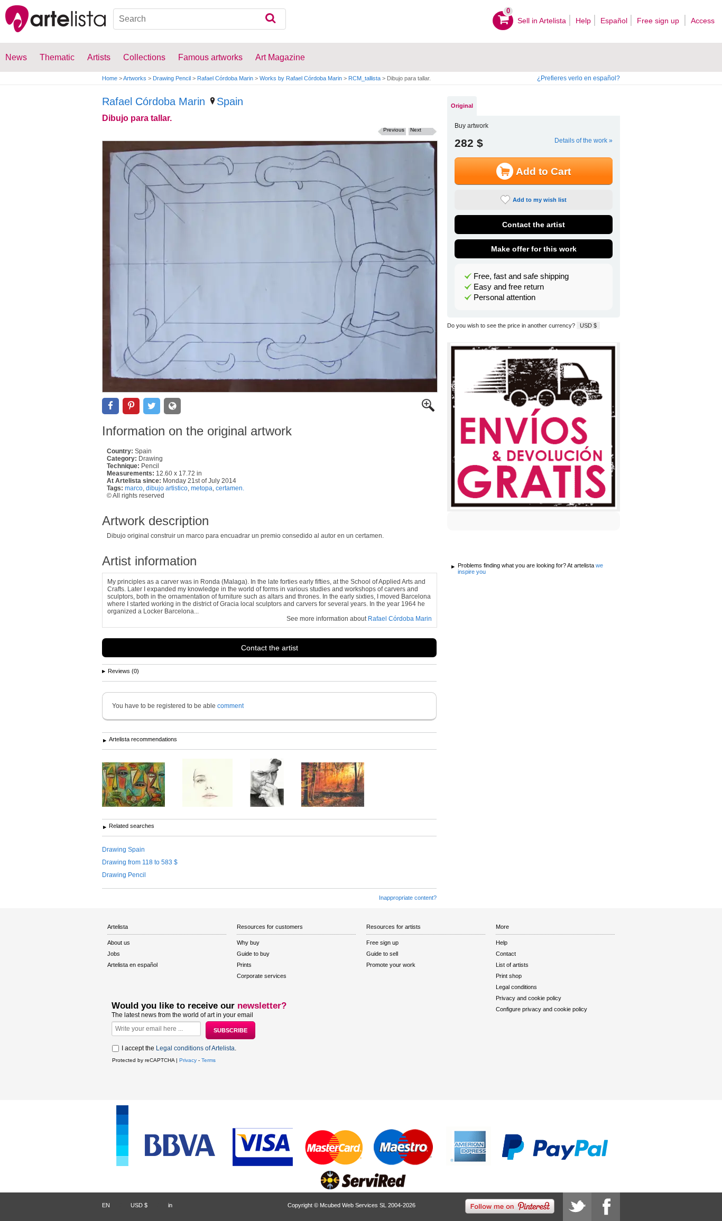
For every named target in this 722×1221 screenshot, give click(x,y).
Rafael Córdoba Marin (225, 78)
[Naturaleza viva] (141, 785)
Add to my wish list (540, 200)
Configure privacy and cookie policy (541, 1009)
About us (118, 942)
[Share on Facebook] (110, 406)
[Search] (270, 19)
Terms (208, 1060)
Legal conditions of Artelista (195, 1048)
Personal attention (504, 297)
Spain (230, 101)
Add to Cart (543, 171)
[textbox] (199, 19)
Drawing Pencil (172, 78)
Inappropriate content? (408, 897)
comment (230, 706)
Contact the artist (269, 648)
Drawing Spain (123, 849)
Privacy (188, 1060)
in (170, 1205)
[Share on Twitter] (151, 406)
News (16, 57)
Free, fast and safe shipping (521, 276)
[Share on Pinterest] (131, 406)
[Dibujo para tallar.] (270, 266)
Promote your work (390, 965)
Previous (393, 130)
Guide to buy (253, 953)
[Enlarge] (428, 409)
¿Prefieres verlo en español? (578, 78)
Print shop (509, 976)
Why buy (248, 942)
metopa (201, 488)
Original (462, 105)
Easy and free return (509, 287)
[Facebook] (605, 1206)
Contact (506, 953)
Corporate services (261, 976)
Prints (244, 965)
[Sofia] (215, 783)
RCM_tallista (364, 78)
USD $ (588, 325)
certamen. (230, 488)
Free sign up (659, 20)
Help (583, 20)
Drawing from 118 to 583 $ (140, 862)
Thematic (57, 57)
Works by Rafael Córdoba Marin (301, 78)
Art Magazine (280, 57)
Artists (98, 57)
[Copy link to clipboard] (172, 406)
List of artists (512, 965)
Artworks (134, 78)
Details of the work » (583, 140)
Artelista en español (132, 965)
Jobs (113, 953)
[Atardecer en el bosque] (340, 785)
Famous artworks (210, 57)
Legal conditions (516, 987)
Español (613, 20)
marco (134, 488)
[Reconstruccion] (275, 783)
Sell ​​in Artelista (541, 20)
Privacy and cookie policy (528, 998)
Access (703, 20)
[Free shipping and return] (533, 426)
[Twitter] (577, 1206)
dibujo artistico (167, 488)
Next (415, 130)
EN (106, 1205)
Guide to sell (382, 953)
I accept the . (179, 1048)
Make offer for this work (534, 249)
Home (109, 78)
